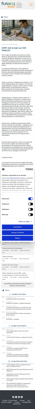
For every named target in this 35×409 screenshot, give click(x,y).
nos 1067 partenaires (13, 178)
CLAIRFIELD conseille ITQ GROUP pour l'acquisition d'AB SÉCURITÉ (17, 349)
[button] (4, 17)
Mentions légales (6, 402)
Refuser (17, 238)
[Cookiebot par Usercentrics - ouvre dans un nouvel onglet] (25, 169)
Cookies (17, 402)
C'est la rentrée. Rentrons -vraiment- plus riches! (19, 337)
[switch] (30, 204)
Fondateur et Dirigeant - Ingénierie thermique (18, 303)
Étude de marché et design (10, 265)
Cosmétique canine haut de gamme (15, 299)
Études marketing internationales (12, 248)
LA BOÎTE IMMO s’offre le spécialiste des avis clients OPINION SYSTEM (18, 365)
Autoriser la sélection (17, 232)
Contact (22, 400)
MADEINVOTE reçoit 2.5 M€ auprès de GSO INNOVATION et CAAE (18, 375)
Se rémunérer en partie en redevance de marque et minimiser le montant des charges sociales (19, 343)
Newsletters (17, 404)
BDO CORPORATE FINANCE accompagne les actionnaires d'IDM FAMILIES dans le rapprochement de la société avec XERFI (18, 385)
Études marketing (7, 257)
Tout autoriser (17, 227)
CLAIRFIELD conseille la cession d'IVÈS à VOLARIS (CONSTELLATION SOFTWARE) (17, 355)
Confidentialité (26, 402)
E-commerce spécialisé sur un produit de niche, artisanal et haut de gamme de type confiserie (18, 308)
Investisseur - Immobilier (12, 319)
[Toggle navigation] (31, 4)
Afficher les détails (24, 221)
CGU (28, 400)
